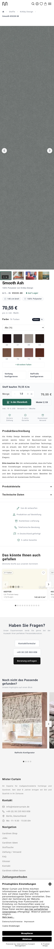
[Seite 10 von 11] (36, 605)
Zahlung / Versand (11, 852)
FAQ (4, 856)
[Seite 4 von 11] (22, 605)
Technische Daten (13, 494)
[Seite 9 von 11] (34, 605)
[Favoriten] (41, 4)
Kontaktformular (27, 643)
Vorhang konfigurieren (11, 375)
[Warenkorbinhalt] (45, 4)
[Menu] (50, 4)
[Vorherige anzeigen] (5, 584)
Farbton (36, 319)
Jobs (4, 838)
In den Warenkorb (19, 402)
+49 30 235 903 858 (27, 652)
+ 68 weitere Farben (23, 365)
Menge (27, 394)
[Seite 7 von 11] (29, 605)
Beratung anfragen (27, 661)
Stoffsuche (8, 847)
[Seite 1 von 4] (23, 761)
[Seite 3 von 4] (28, 761)
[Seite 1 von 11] (15, 605)
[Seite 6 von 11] (27, 605)
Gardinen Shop (9, 833)
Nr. (42, 319)
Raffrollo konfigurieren (36, 375)
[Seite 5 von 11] (24, 605)
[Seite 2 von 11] (17, 605)
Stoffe (12, 12)
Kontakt (6, 866)
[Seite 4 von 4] (30, 761)
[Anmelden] (37, 4)
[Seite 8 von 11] (31, 605)
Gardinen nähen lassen (14, 870)
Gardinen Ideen (10, 843)
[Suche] (33, 4)
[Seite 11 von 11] (38, 605)
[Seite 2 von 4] (25, 761)
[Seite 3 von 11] (20, 605)
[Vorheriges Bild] (4, 150)
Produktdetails (11, 486)
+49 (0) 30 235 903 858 (18, 811)
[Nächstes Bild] (49, 150)
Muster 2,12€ (42, 402)
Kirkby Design (26, 12)
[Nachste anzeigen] (48, 584)
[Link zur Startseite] (16, 4)
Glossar (6, 861)
